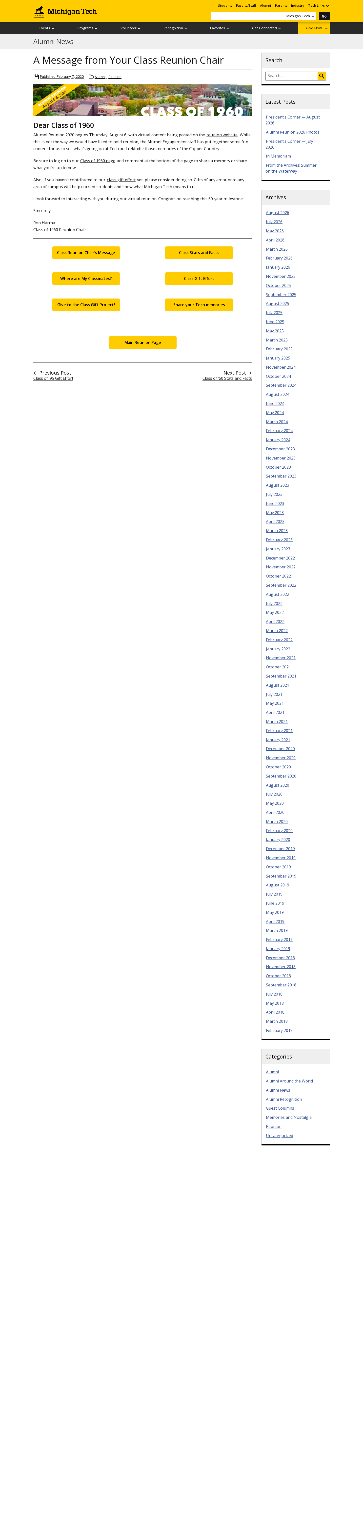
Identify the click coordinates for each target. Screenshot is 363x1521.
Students (225, 5)
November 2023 (281, 458)
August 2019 (277, 885)
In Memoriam (278, 156)
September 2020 (281, 776)
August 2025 (277, 303)
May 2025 (275, 331)
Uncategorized (279, 1135)
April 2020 (275, 812)
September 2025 (281, 294)
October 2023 (278, 467)
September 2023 (281, 476)
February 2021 (279, 730)
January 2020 (278, 839)
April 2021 (275, 712)
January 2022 (278, 649)
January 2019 (278, 948)
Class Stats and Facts (199, 252)
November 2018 (281, 966)
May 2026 (275, 231)
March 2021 (277, 721)
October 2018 (278, 976)
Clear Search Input (280, 16)
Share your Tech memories (199, 304)
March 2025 (277, 340)
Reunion (114, 76)
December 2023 (280, 449)
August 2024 (277, 394)
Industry (297, 5)
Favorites (217, 28)
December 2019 (280, 848)
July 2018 (274, 994)
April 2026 (275, 240)
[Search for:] (292, 76)
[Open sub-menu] (327, 5)
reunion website (222, 135)
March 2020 (277, 821)
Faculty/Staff (246, 5)
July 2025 (274, 312)
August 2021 (277, 685)
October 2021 (278, 667)
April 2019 (275, 921)
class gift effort (121, 179)
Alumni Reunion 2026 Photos (293, 132)
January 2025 (278, 358)
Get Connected (264, 28)
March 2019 (277, 930)
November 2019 (281, 858)
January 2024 (278, 439)
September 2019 (281, 876)
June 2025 (275, 321)
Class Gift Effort (199, 278)
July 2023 (274, 494)
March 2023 (277, 530)
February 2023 (279, 539)
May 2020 (275, 803)
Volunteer (128, 28)
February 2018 (279, 1030)
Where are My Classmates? (86, 278)
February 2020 (279, 830)
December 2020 (280, 748)
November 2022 (281, 567)
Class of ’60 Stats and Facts (227, 378)
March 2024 (277, 421)
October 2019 (278, 867)
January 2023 (278, 549)
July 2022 (274, 603)
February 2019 (279, 939)
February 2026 (279, 258)
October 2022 (278, 576)
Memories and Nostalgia (289, 1117)
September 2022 (281, 585)
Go (324, 16)
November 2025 (281, 276)
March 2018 (277, 1021)
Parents (281, 5)
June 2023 (275, 503)
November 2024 (281, 367)
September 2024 (281, 385)
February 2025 (279, 349)
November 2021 (281, 657)
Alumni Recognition (284, 1099)
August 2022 (277, 594)
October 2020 (278, 767)
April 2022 (275, 621)
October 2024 (278, 376)
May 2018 (275, 1003)
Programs (85, 28)
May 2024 (275, 412)
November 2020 (281, 757)
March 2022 (277, 630)
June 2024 (275, 403)
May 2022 (275, 612)
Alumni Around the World (289, 1081)
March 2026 (277, 249)
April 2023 (275, 521)
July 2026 (274, 221)
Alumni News (53, 41)
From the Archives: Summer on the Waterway (291, 168)
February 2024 (279, 430)
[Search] (322, 76)
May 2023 (275, 512)
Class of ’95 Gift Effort (53, 378)
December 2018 (280, 958)
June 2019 (275, 903)
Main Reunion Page (142, 342)
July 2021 (274, 694)
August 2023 (277, 485)
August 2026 (277, 212)
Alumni (265, 5)
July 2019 (274, 894)
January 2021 (278, 739)
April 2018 (275, 1012)
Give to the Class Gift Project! (86, 304)
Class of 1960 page (97, 160)
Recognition (173, 28)
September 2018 (281, 985)
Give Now (314, 28)
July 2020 (274, 794)
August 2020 (277, 785)
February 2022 (279, 639)
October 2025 (278, 285)
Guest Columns (280, 1108)
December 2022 (280, 558)
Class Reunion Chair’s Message (86, 252)
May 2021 (275, 703)
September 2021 (281, 676)
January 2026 (278, 267)
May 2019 (275, 912)
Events (44, 28)
